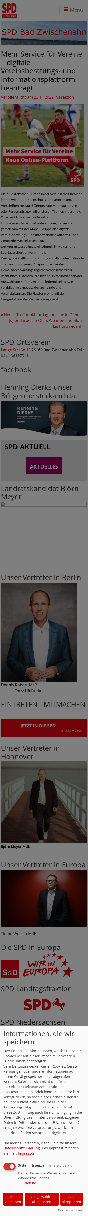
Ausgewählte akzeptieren (41, 1199)
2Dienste (27, 1183)
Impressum (27, 1153)
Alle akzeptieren (71, 1199)
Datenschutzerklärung (21, 1148)
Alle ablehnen (13, 1199)
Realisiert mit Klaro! (70, 1210)
